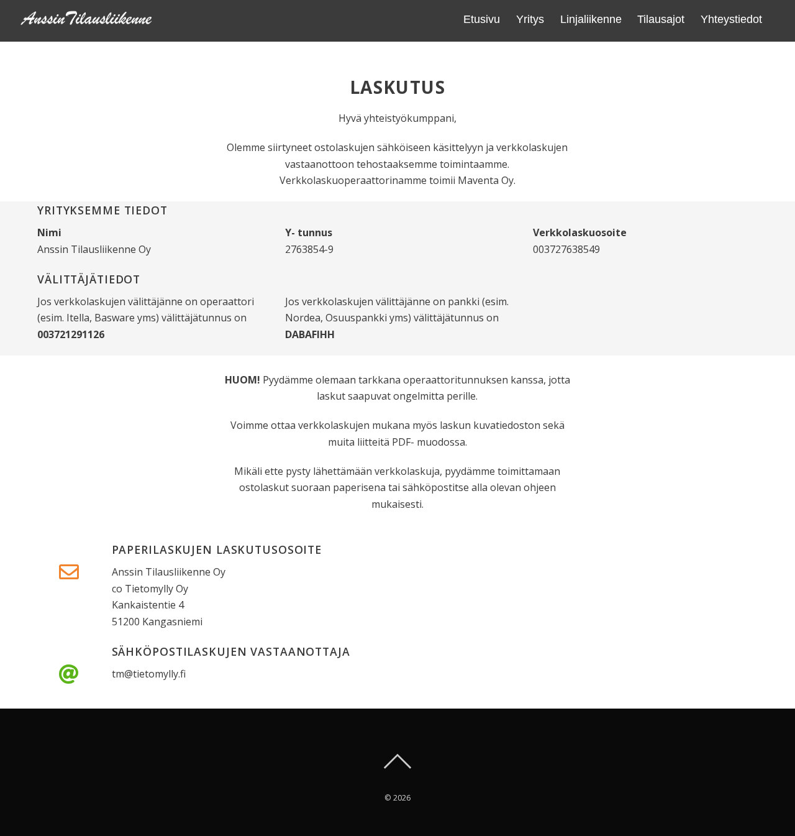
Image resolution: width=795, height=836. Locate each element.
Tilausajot (660, 19)
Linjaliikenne (591, 19)
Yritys (530, 19)
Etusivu (481, 19)
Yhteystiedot (731, 19)
